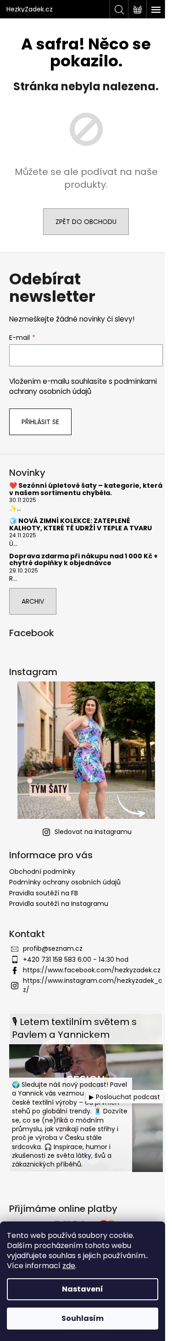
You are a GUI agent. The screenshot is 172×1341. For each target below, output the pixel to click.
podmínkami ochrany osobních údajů (83, 386)
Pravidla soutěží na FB (43, 893)
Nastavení (82, 1289)
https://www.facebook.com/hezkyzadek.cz (92, 970)
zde (68, 1265)
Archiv (33, 601)
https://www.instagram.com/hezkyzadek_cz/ (92, 985)
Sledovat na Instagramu (93, 831)
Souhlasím (82, 1318)
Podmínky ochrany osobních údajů (65, 882)
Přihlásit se (40, 421)
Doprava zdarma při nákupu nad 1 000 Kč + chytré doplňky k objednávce (83, 560)
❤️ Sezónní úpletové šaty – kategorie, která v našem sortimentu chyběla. (85, 489)
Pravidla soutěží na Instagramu (58, 903)
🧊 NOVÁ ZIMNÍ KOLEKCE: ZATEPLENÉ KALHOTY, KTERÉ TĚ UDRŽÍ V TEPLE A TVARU (80, 525)
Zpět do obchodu (86, 221)
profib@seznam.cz (53, 948)
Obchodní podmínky (42, 871)
